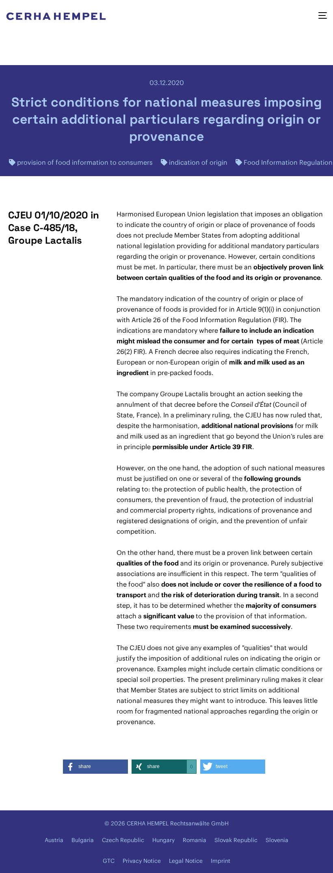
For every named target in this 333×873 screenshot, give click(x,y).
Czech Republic (123, 840)
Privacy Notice (142, 860)
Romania (194, 840)
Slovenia (277, 840)
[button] (95, 767)
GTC (109, 860)
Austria (54, 840)
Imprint (220, 860)
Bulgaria (82, 840)
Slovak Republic (235, 840)
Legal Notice (186, 860)
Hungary (163, 840)
